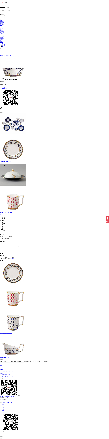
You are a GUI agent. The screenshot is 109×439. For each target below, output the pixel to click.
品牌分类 (3, 44)
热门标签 (11, 396)
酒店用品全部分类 (3, 17)
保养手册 (9, 374)
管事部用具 (2, 31)
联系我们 (3, 46)
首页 (2, 43)
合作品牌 (6, 371)
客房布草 (1, 39)
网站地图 (8, 396)
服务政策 (3, 374)
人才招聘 (12, 371)
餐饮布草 (1, 30)
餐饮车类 (1, 28)
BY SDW (14, 396)
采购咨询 (3, 87)
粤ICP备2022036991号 (3, 396)
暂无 (13, 258)
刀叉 (1, 20)
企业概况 (3, 371)
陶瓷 (1, 19)
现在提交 (1, 365)
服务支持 (3, 45)
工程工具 (1, 41)
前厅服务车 (2, 32)
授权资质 (9, 371)
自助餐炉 (1, 23)
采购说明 (6, 374)
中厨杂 (1, 25)
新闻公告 (3, 376)
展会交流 (6, 376)
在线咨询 (1, 369)
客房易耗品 (2, 38)
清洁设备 (1, 33)
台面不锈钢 (2, 21)
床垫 (1, 40)
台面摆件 (8, 55)
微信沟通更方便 (4, 88)
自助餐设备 (2, 24)
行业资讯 (12, 376)
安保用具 (1, 42)
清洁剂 (1, 34)
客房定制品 (2, 36)
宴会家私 (1, 29)
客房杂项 (1, 37)
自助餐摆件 (2, 22)
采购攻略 (9, 376)
